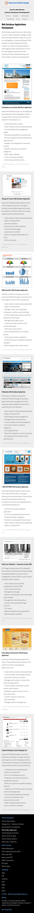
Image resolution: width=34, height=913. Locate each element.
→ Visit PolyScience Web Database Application (15, 443)
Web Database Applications (9, 830)
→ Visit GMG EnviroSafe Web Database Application (17, 349)
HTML (3, 873)
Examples (16, 16)
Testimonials (24, 16)
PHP (3, 876)
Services (8, 16)
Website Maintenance (8, 848)
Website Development (8, 818)
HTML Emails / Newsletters (9, 842)
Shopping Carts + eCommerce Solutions (13, 824)
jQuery (3, 891)
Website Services (6, 845)
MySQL (3, 885)
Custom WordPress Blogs (9, 836)
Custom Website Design (8, 821)
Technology (10, 19)
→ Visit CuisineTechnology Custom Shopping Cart (16, 810)
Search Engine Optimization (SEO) (11, 851)
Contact (24, 19)
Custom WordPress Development (11, 827)
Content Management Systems (10, 833)
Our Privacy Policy (7, 909)
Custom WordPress (17, 9)
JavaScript (5, 879)
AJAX (3, 888)
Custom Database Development (17, 12)
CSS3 (3, 882)
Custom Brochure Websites (9, 839)
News (18, 19)
